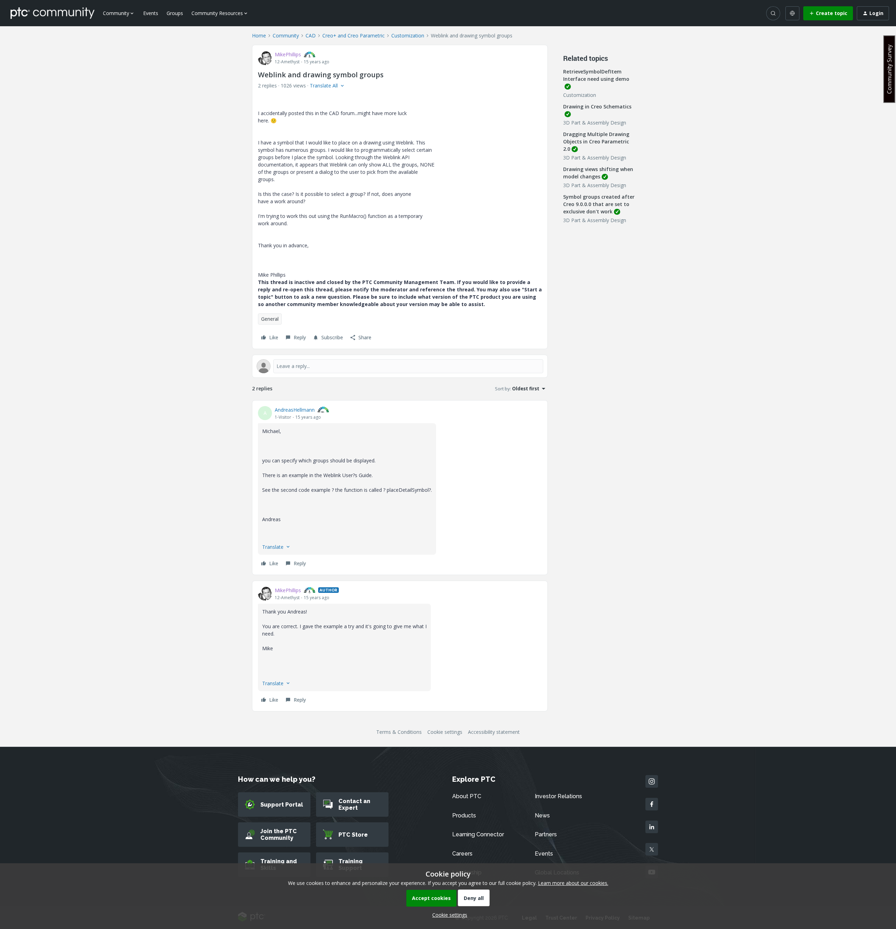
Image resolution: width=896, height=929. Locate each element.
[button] (828, 13)
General (270, 318)
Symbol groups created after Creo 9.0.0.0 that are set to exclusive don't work (599, 204)
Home (259, 35)
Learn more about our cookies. (573, 883)
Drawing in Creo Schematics (597, 106)
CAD (311, 35)
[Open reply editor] (399, 366)
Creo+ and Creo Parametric (353, 35)
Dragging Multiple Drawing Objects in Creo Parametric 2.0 (596, 141)
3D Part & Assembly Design (594, 122)
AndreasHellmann (295, 409)
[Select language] (792, 13)
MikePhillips (288, 54)
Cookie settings (444, 732)
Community (286, 35)
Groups (175, 13)
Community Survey (889, 69)
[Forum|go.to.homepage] (52, 13)
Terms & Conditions (399, 732)
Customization (407, 35)
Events (150, 13)
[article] (400, 487)
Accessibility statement (494, 732)
